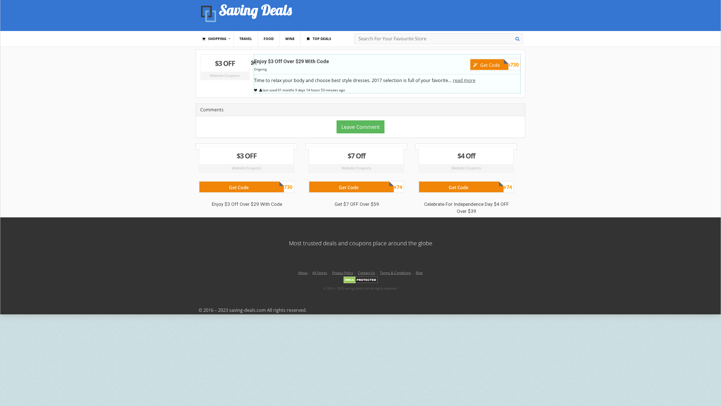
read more (464, 80)
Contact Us (366, 272)
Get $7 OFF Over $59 (357, 204)
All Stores (319, 272)
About (303, 272)
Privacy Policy (342, 272)
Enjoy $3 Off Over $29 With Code (291, 61)
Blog (419, 272)
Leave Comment (360, 126)
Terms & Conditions (395, 272)
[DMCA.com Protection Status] (361, 281)
